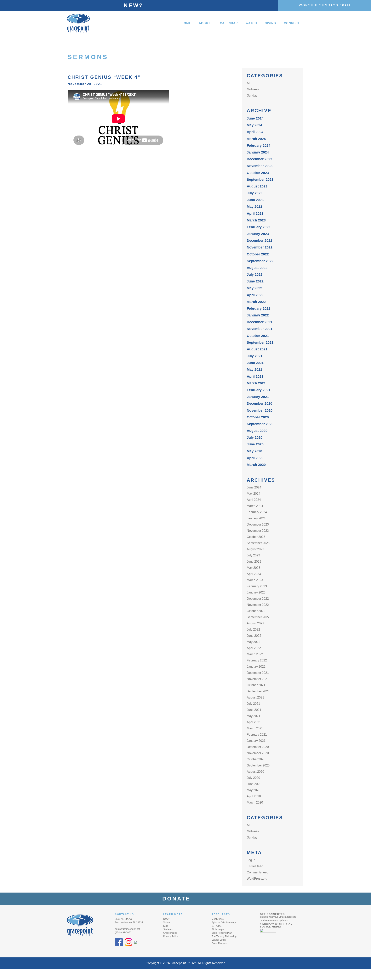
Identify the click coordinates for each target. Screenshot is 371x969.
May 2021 (254, 369)
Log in (251, 860)
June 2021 (255, 363)
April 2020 (255, 458)
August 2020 (257, 431)
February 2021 (258, 390)
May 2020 (254, 451)
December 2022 (259, 240)
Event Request (219, 943)
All (248, 83)
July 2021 (254, 356)
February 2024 (258, 146)
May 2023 (254, 207)
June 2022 (255, 281)
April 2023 (255, 213)
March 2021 (256, 383)
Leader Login (219, 939)
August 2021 (257, 349)
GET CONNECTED (272, 914)
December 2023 (259, 159)
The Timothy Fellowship (224, 936)
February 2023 (258, 227)
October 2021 (258, 336)
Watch (251, 23)
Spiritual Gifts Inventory (224, 922)
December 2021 (259, 322)
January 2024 (258, 152)
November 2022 (259, 247)
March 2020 (256, 465)
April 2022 (255, 295)
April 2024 (255, 132)
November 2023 (259, 166)
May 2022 (254, 288)
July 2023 (254, 193)
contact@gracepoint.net (127, 929)
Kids (165, 926)
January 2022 (258, 315)
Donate (179, 899)
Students (168, 929)
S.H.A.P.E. (217, 926)
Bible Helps (218, 929)
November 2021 (259, 329)
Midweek (253, 89)
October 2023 (258, 173)
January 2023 (258, 234)
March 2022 (256, 302)
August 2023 (257, 186)
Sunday (252, 95)
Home (186, 23)
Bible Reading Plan (222, 933)
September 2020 (260, 424)
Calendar (229, 23)
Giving (270, 23)
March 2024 (256, 139)
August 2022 (257, 268)
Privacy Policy (170, 936)
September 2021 (260, 342)
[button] (205, 23)
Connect (292, 23)
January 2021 (258, 397)
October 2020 (258, 417)
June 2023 (255, 200)
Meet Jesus (218, 919)
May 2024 (254, 125)
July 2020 (254, 437)
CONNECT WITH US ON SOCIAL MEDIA (276, 925)
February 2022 (258, 308)
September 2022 (260, 261)
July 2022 (254, 274)
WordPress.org (257, 878)
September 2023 (260, 179)
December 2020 (259, 403)
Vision (166, 922)
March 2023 (256, 220)
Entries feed (255, 866)
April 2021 (255, 376)
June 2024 (255, 118)
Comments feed (257, 872)
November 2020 (259, 410)
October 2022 (258, 254)
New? (133, 5)
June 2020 (255, 444)
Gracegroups (170, 933)
